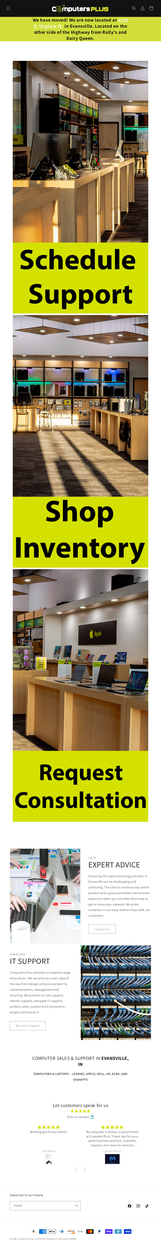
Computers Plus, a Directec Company (37, 1238)
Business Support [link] (28, 1025)
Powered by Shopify (66, 1238)
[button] (8, 8)
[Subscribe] (76, 1205)
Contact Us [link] (102, 929)
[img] (80, 1111)
